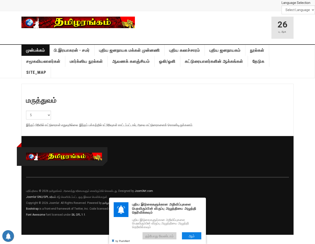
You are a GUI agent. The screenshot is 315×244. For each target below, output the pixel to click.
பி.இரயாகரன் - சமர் (72, 50)
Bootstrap (32, 208)
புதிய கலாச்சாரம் (184, 50)
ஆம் (192, 235)
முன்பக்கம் (35, 50)
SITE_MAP (36, 72)
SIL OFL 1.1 (78, 214)
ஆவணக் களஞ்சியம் (131, 61)
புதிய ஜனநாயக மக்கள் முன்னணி (129, 50)
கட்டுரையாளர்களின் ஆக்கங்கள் (214, 61)
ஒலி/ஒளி (167, 61)
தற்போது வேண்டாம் (159, 235)
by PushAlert (123, 241)
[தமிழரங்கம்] (78, 22)
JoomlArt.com (144, 191)
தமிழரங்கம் (108, 203)
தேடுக (258, 61)
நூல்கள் (257, 50)
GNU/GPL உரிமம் (46, 197)
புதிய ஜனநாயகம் (225, 50)
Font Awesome (35, 214)
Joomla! (31, 197)
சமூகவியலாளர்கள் (43, 61)
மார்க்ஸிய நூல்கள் (86, 61)
